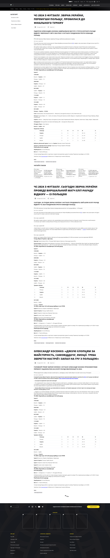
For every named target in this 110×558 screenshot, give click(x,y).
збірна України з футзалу (39, 161)
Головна (51, 5)
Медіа (80, 5)
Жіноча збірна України (16, 24)
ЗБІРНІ (62, 5)
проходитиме (44, 156)
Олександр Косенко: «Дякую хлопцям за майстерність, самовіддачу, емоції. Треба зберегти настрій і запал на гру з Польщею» (66, 354)
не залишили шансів (40, 524)
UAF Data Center (95, 5)
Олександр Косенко (50, 343)
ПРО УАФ (57, 5)
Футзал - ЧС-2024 (31, 8)
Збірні (21, 8)
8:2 (73, 43)
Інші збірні (13, 27)
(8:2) (85, 377)
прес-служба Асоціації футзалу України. (68, 378)
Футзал (24, 8)
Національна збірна (15, 21)
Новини (75, 5)
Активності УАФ (14, 17)
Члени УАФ (68, 5)
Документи (87, 5)
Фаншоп (76, 1)
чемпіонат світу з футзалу (51, 161)
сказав (84, 229)
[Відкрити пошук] (87, 1)
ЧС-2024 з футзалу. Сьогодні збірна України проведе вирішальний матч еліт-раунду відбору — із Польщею (65, 190)
